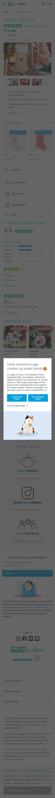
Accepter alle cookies (17, 398)
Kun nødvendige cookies (38, 398)
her (45, 390)
